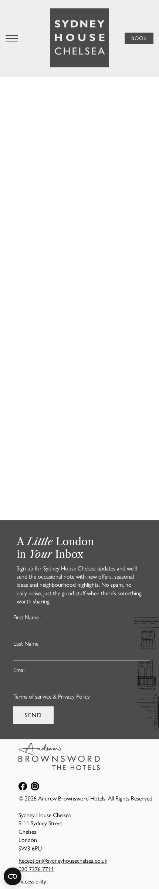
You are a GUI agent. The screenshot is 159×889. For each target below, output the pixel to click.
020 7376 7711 (36, 869)
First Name (27, 617)
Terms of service (32, 696)
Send (33, 715)
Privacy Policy (74, 696)
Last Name (27, 643)
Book (139, 38)
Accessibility (32, 881)
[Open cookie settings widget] (12, 876)
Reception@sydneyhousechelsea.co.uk (62, 860)
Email (20, 669)
